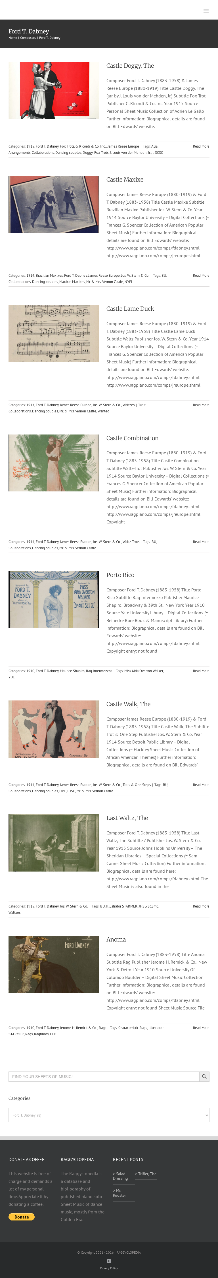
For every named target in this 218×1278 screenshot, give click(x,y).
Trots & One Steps (137, 784)
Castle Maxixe (124, 179)
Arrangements (19, 152)
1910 (30, 670)
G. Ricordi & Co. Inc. (91, 146)
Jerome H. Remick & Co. (78, 1027)
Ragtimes (41, 1034)
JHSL (71, 791)
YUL (12, 677)
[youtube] (109, 1261)
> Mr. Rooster (119, 1193)
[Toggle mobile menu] (206, 11)
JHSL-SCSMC (148, 906)
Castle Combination (132, 438)
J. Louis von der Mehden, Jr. (130, 152)
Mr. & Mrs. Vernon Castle (104, 281)
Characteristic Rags (132, 1027)
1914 (30, 275)
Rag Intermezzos (99, 670)
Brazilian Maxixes (49, 275)
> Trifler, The (145, 1173)
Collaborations (43, 152)
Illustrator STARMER (121, 906)
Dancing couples (68, 152)
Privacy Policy (109, 1268)
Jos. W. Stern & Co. (135, 275)
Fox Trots (67, 146)
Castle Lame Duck (130, 308)
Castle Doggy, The (130, 65)
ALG (154, 146)
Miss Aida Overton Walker (143, 670)
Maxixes (78, 281)
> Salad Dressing (120, 1176)
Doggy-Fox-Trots (95, 152)
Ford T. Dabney (47, 146)
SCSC (159, 152)
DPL (62, 791)
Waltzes (129, 404)
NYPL (129, 281)
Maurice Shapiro (72, 670)
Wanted (103, 411)
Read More (201, 146)
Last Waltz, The (127, 817)
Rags (102, 1027)
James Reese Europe (123, 146)
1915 (30, 146)
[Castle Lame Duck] (54, 333)
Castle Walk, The (128, 704)
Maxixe (65, 281)
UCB (53, 1034)
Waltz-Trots (131, 541)
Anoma (116, 939)
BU (164, 275)
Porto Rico (120, 574)
